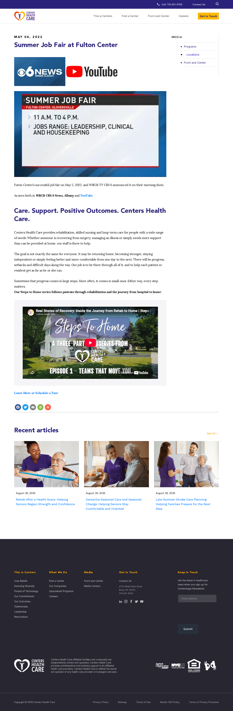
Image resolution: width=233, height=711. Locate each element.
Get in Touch (208, 16)
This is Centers (102, 16)
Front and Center (158, 16)
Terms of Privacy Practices (204, 702)
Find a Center (130, 16)
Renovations (21, 616)
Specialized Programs (61, 591)
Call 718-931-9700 (172, 4)
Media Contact (92, 585)
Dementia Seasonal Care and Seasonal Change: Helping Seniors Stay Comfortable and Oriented (113, 504)
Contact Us (199, 4)
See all (211, 433)
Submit (188, 629)
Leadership (20, 611)
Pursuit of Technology (26, 591)
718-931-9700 (126, 593)
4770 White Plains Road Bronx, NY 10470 (130, 588)
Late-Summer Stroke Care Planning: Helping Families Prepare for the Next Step (183, 504)
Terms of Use (143, 702)
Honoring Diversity (24, 585)
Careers (183, 16)
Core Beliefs (20, 580)
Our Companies (57, 585)
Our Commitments (24, 596)
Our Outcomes (22, 601)
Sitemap (122, 702)
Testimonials (21, 606)
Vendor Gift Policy (170, 702)
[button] (217, 4)
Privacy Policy (100, 702)
